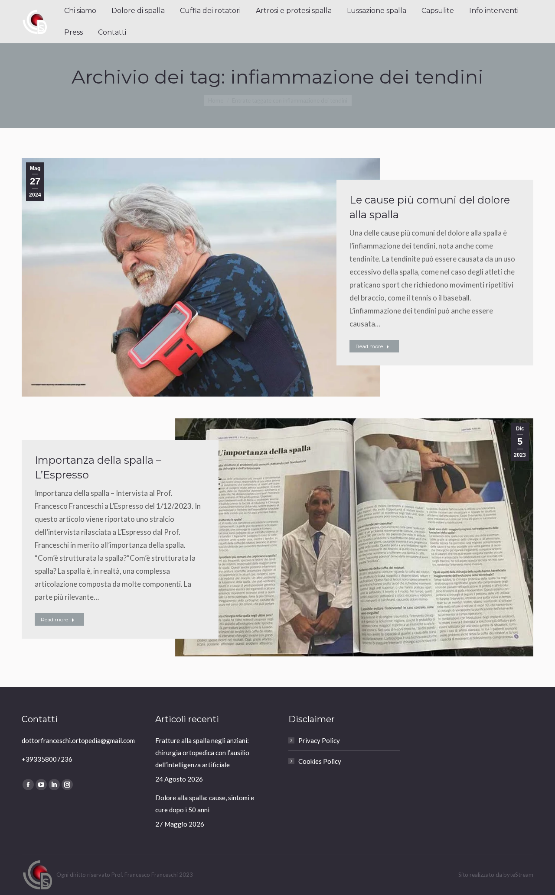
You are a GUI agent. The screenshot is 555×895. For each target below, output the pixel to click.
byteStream (518, 874)
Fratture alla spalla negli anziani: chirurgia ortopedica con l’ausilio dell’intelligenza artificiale (202, 753)
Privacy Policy (319, 740)
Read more (369, 346)
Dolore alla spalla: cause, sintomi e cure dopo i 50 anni (204, 804)
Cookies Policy (319, 761)
